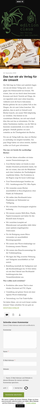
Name (6, 351)
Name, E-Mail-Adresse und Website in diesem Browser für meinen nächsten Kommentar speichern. (17, 380)
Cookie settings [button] (31, 403)
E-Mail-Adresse (9, 360)
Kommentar (7, 330)
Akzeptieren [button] (20, 406)
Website (6, 369)
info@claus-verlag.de (11, 308)
